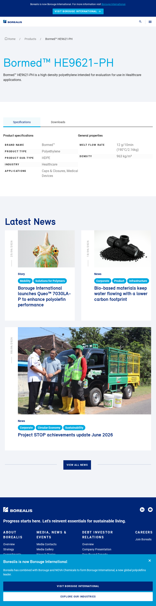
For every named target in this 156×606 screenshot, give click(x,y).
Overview (9, 544)
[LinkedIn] (142, 510)
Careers (144, 532)
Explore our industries (78, 596)
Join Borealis (143, 539)
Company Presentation (96, 549)
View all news (77, 465)
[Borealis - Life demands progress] (12, 21)
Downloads (58, 122)
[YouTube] (150, 510)
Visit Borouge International (78, 586)
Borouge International (113, 4)
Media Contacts (46, 544)
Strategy (8, 549)
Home (11, 39)
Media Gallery (45, 549)
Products (31, 39)
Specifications (22, 122)
